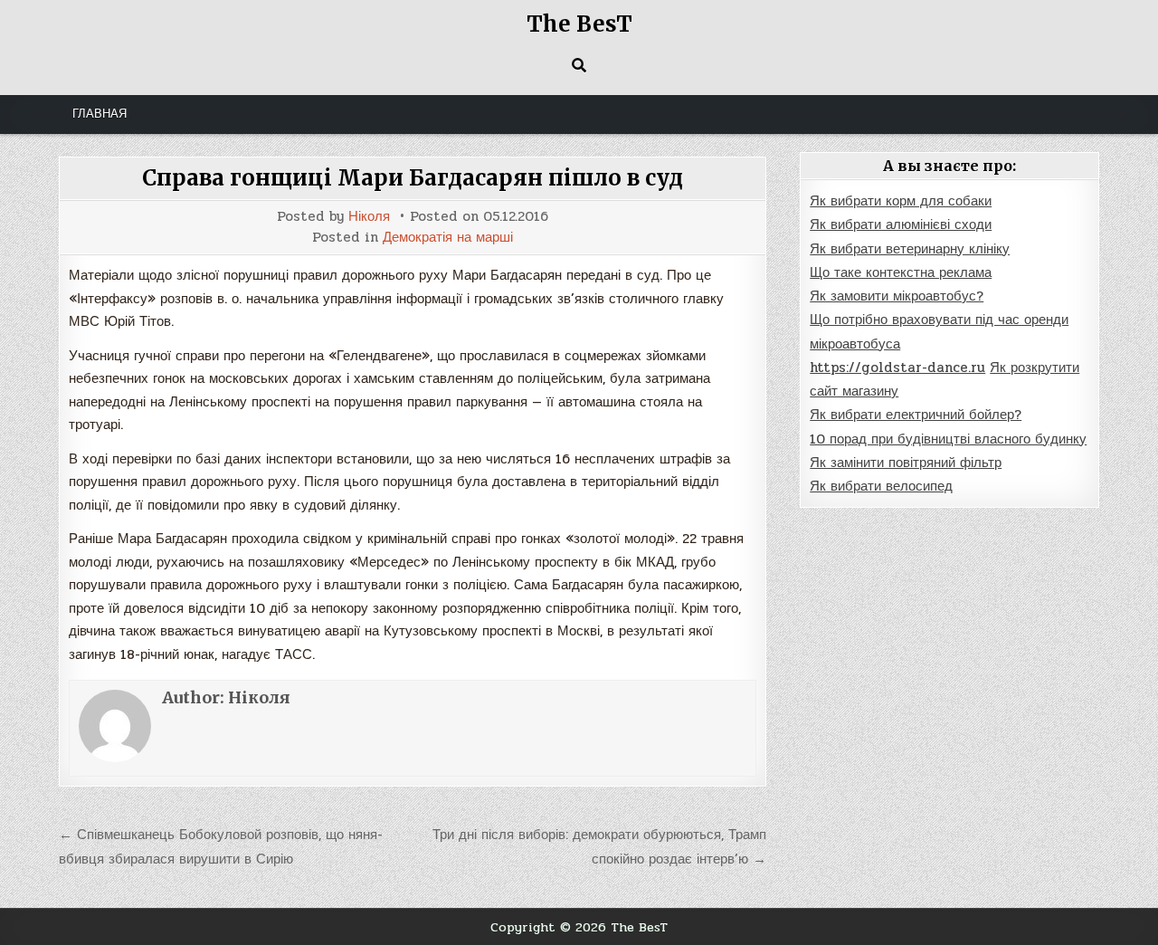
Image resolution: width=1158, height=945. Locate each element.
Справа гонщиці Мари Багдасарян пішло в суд (412, 178)
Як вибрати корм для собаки (901, 201)
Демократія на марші (448, 237)
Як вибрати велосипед (881, 486)
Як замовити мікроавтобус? (896, 296)
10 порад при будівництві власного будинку (948, 439)
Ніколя (369, 217)
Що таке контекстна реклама (901, 272)
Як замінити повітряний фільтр (905, 462)
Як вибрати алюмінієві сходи (901, 224)
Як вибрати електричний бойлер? (915, 414)
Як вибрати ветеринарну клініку (910, 249)
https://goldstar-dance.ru (897, 367)
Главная (99, 114)
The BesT (579, 24)
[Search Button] (579, 65)
